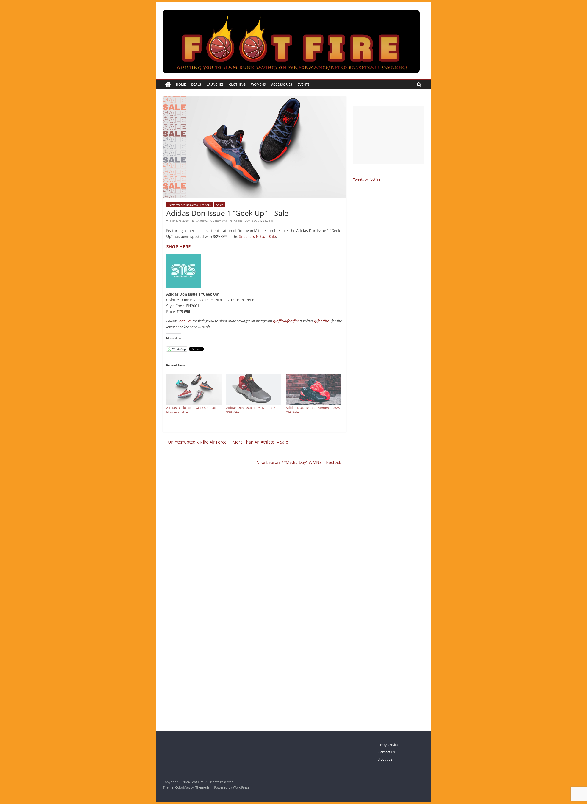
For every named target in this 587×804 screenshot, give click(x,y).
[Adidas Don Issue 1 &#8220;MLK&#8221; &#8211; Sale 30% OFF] (253, 390)
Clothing (237, 84)
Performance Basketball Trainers (190, 205)
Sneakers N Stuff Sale (257, 236)
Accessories (281, 84)
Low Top (268, 221)
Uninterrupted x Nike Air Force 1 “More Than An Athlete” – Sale (225, 442)
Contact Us (386, 752)
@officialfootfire (286, 321)
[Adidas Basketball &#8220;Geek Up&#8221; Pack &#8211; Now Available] (194, 390)
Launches (215, 84)
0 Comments (218, 221)
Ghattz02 (202, 221)
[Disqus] (254, 536)
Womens (258, 84)
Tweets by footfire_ (367, 179)
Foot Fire (184, 321)
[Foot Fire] (168, 84)
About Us (385, 759)
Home (181, 84)
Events (304, 84)
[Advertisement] (388, 135)
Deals (196, 84)
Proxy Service (388, 745)
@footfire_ (322, 321)
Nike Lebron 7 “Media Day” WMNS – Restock (301, 462)
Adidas (238, 221)
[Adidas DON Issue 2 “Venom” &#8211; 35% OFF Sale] (313, 390)
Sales (219, 205)
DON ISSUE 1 (252, 221)
